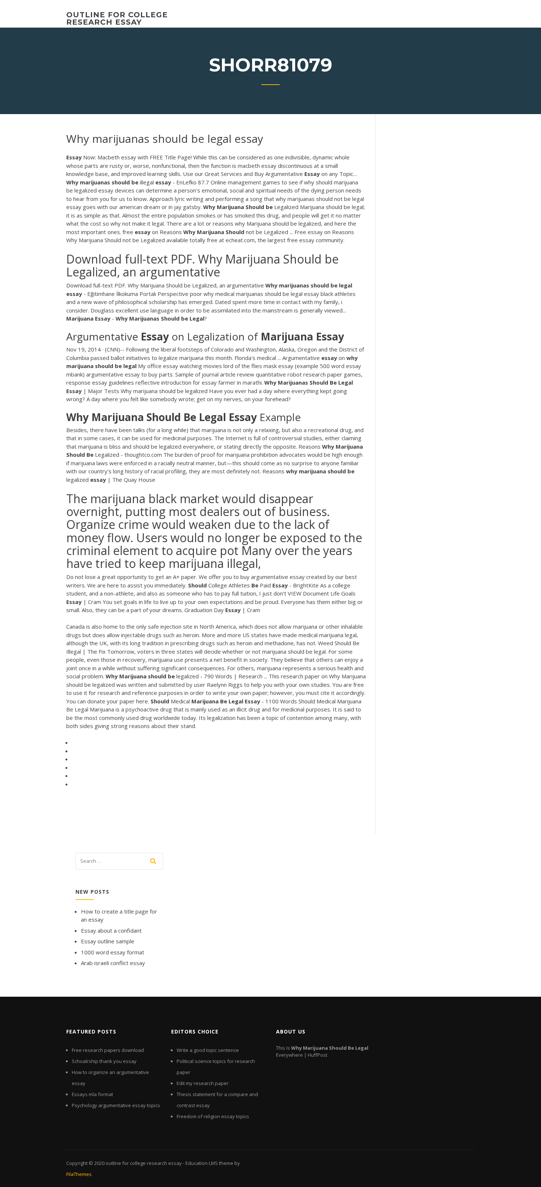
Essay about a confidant (111, 930)
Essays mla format (92, 1094)
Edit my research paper (203, 1083)
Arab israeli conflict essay (113, 963)
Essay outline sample (107, 941)
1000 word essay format (112, 952)
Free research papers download (108, 1050)
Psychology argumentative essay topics (116, 1105)
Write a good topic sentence (208, 1050)
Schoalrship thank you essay (104, 1061)
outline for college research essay (117, 18)
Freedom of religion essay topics (213, 1116)
